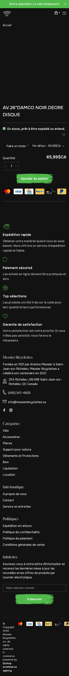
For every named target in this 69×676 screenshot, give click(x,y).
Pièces (7, 443)
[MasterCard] (7, 192)
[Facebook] (4, 410)
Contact (8, 500)
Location (9, 475)
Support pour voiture (17, 449)
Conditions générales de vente (24, 545)
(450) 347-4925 (19, 393)
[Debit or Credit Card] (50, 192)
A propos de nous (15, 494)
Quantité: (9, 158)
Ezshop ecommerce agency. (10, 667)
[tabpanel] (34, 66)
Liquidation (10, 468)
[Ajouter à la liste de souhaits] (63, 135)
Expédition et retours (17, 526)
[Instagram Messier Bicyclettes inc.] (10, 410)
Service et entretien (17, 507)
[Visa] (18, 192)
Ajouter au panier (34, 179)
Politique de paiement (18, 538)
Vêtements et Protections (21, 456)
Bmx (6, 462)
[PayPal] (39, 192)
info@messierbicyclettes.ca (27, 402)
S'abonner (34, 599)
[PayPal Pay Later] (61, 192)
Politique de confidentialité (21, 532)
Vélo (6, 431)
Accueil (7, 25)
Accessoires (11, 437)
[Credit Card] (29, 192)
